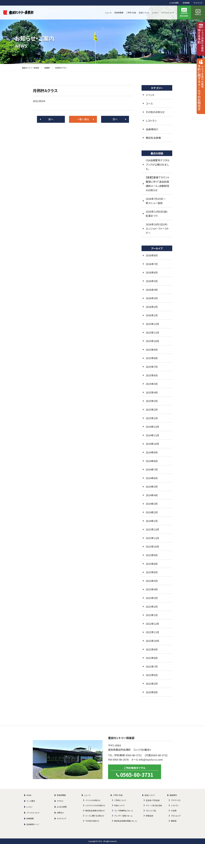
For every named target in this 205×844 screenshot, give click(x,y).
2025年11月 (152, 332)
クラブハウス (176, 800)
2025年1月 (152, 418)
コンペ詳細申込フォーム (123, 810)
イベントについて (33, 812)
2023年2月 (152, 606)
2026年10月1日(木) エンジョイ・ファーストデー (158, 228)
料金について (119, 805)
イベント (150, 95)
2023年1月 (152, 615)
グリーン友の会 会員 (154, 805)
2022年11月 (152, 632)
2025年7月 (152, 366)
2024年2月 (152, 512)
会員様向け (152, 129)
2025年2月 (152, 409)
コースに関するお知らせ (94, 815)
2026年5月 (152, 281)
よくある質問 (174, 3)
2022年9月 (152, 649)
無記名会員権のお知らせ (95, 810)
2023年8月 (152, 563)
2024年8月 (152, 461)
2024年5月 (152, 486)
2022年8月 (152, 658)
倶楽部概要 (61, 795)
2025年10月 (152, 341)
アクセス (60, 801)
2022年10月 (152, 641)
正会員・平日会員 (153, 800)
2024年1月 (152, 521)
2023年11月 (152, 538)
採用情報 (186, 3)
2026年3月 (152, 298)
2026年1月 (152, 315)
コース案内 (30, 801)
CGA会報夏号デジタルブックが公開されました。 (158, 164)
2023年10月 (152, 546)
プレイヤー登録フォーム (123, 815)
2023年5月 (152, 581)
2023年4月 (152, 589)
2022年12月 (152, 623)
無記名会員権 (153, 137)
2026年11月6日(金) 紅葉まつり (158, 214)
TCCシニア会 (151, 810)
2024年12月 (152, 426)
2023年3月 (152, 598)
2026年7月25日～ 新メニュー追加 (157, 201)
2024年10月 (152, 443)
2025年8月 (152, 358)
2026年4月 (152, 289)
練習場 (173, 821)
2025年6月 (152, 375)
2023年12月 (152, 529)
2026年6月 (152, 272)
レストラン (151, 120)
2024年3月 (152, 503)
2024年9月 (152, 452)
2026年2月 (152, 307)
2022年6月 (152, 675)
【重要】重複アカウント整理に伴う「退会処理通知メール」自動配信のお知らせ (157, 183)
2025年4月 (152, 392)
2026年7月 (152, 264)
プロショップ (176, 815)
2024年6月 (152, 478)
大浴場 (173, 810)
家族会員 (149, 815)
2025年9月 (152, 349)
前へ (50, 119)
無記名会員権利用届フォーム (125, 821)
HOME (28, 795)
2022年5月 (152, 683)
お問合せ (60, 812)
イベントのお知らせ (92, 800)
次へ (115, 119)
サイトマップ (198, 3)
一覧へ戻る (83, 119)
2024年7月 (152, 469)
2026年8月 (152, 255)
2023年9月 (152, 555)
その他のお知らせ (155, 112)
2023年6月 (152, 572)
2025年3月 (152, 401)
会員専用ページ (32, 824)
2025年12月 (152, 324)
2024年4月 (152, 495)
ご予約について (120, 800)
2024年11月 (152, 435)
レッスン (29, 806)
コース (149, 103)
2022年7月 (152, 666)
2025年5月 (152, 384)
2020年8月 (152, 692)
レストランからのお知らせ (95, 805)
